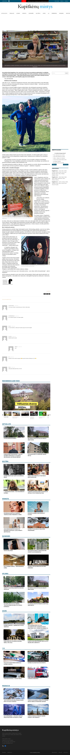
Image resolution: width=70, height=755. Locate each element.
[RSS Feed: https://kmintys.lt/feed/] (3, 746)
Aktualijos (6, 424)
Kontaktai (66, 1)
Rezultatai (66, 164)
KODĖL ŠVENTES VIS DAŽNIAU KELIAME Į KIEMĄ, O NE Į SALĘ (35, 1)
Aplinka (5, 573)
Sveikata (5, 499)
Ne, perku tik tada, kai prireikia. (58, 162)
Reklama (61, 1)
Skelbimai (4, 752)
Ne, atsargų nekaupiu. (57, 161)
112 (3, 648)
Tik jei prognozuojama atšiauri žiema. (59, 159)
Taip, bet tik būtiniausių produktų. (59, 156)
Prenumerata (57, 1)
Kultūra (5, 461)
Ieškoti (66, 73)
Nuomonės (6, 536)
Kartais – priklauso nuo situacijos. (59, 158)
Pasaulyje (6, 686)
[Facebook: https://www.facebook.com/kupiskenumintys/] (9, 1)
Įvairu (4, 611)
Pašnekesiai (9, 752)
